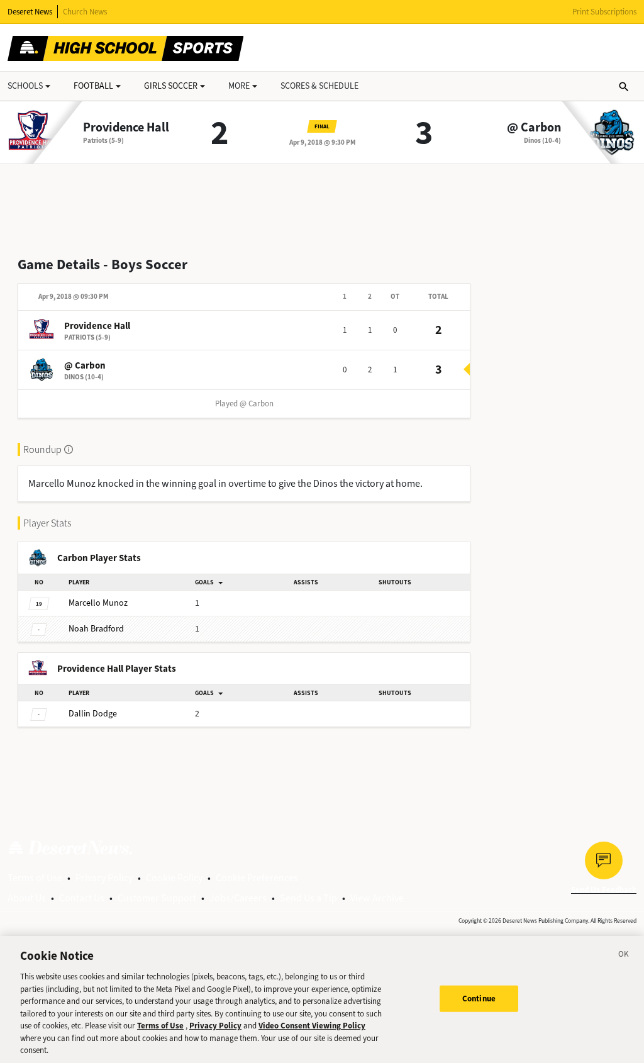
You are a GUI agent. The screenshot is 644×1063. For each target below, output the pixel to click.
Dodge (93, 714)
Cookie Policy (174, 877)
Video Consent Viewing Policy (311, 1025)
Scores (319, 86)
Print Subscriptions (604, 11)
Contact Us (81, 897)
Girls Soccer (170, 86)
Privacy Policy (104, 877)
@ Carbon (534, 128)
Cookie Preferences (257, 877)
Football (93, 86)
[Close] (624, 956)
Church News (85, 11)
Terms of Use (35, 877)
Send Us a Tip (308, 897)
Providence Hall (126, 128)
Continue (479, 998)
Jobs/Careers (238, 897)
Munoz (98, 603)
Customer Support (157, 897)
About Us (27, 897)
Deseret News (30, 11)
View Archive (377, 897)
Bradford (96, 629)
